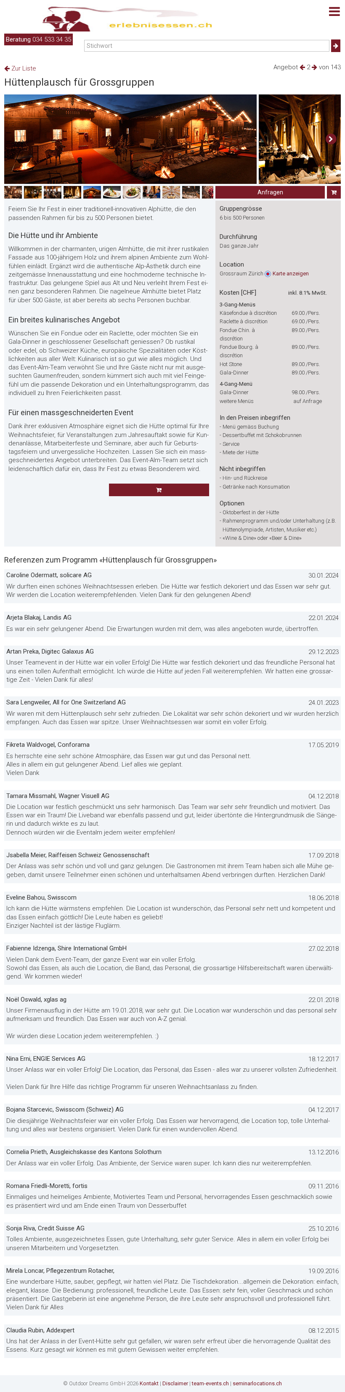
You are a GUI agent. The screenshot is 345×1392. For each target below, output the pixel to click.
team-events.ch (210, 1383)
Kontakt (149, 1383)
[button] (331, 139)
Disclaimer (175, 1383)
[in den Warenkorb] (334, 192)
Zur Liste (23, 68)
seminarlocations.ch (257, 1383)
